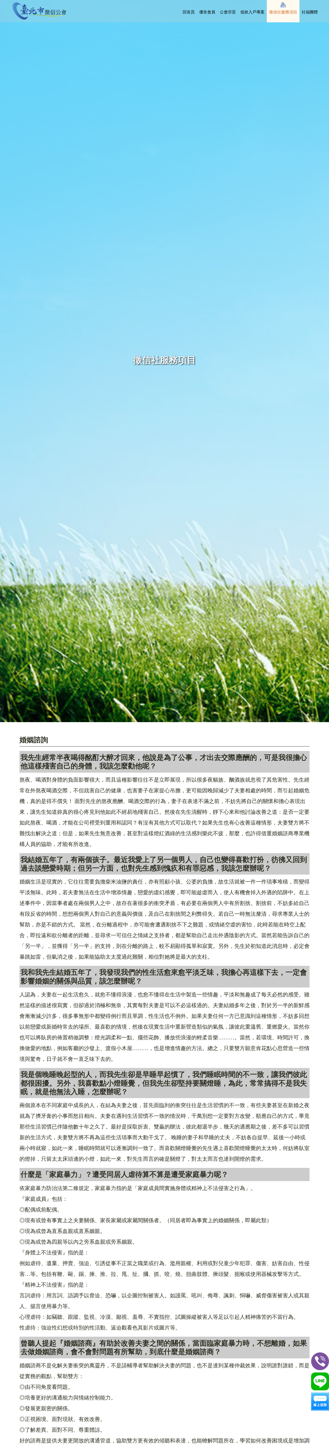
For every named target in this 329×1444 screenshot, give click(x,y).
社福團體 (310, 12)
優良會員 (207, 12)
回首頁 (189, 12)
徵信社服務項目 (283, 12)
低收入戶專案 (252, 12)
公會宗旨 (228, 12)
